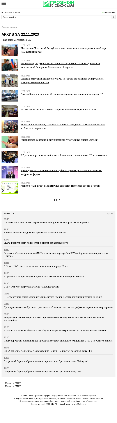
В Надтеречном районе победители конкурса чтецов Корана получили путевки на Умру (53, 296)
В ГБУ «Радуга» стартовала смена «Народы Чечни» (32, 286)
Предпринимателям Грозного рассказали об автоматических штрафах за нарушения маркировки (58, 307)
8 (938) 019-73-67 (52, 404)
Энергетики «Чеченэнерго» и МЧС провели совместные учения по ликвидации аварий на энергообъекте (54, 319)
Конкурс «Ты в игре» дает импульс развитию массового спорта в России (60, 185)
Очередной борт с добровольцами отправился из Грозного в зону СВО (42, 371)
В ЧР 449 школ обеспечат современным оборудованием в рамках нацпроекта (47, 222)
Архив (109, 213)
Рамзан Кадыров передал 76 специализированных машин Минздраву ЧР (62, 94)
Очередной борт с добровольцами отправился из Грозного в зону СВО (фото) (46, 361)
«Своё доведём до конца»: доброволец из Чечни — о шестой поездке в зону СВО (48, 350)
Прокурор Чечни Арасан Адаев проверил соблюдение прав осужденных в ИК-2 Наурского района (58, 340)
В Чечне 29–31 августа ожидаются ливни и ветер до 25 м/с (36, 266)
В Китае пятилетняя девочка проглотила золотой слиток (35, 232)
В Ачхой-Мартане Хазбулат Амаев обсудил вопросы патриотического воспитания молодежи (55, 330)
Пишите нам (110, 12)
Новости (9, 213)
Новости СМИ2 (13, 383)
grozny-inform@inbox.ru (76, 404)
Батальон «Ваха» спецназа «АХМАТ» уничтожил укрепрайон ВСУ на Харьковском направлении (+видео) (56, 254)
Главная (5, 27)
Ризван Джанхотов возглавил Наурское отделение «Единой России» (58, 109)
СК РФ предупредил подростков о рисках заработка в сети (36, 242)
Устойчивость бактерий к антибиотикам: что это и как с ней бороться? (59, 139)
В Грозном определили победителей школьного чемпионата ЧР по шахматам (64, 155)
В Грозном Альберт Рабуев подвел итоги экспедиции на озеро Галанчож (44, 276)
